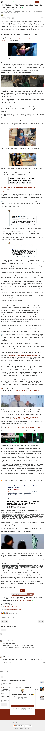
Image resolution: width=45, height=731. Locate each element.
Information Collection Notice (22, 709)
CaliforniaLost (5, 640)
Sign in (41, 1)
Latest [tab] (5, 677)
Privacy (21, 722)
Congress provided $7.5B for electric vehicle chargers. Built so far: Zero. (25, 427)
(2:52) (29, 418)
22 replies (6, 652)
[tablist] (6, 630)
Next (40, 621)
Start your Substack (19, 725)
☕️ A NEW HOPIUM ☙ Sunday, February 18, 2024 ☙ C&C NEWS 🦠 (17, 687)
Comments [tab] (4, 629)
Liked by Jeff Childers (7, 657)
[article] (22, 683)
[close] (34, 689)
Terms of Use (28, 708)
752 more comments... (4, 671)
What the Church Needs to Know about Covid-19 (13, 680)
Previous (5, 621)
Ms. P (4, 656)
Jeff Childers (6, 14)
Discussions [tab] (10, 677)
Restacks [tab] (8, 629)
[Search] (43, 677)
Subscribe (37, 1)
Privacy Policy (31, 709)
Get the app (28, 725)
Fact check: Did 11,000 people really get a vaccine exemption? (22, 355)
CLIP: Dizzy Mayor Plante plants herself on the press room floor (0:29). (18, 187)
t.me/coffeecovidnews (11, 608)
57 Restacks (15, 613)
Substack (16, 728)
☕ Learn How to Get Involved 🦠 (25, 600)
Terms (25, 722)
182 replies (6, 666)
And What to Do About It (6, 681)
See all (3, 704)
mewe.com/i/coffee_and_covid (11, 606)
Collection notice (30, 722)
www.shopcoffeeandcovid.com (13, 609)
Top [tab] (2, 677)
